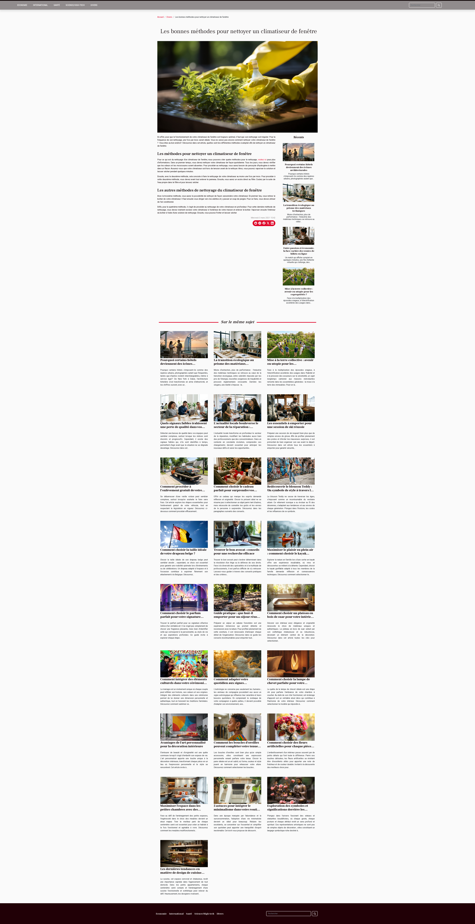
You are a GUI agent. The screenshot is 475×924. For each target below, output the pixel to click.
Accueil (160, 17)
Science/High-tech (75, 5)
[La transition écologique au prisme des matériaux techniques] (298, 193)
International (40, 5)
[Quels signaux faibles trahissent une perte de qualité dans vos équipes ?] (184, 408)
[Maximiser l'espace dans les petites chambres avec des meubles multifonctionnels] (184, 790)
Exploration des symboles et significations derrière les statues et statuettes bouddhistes (291, 809)
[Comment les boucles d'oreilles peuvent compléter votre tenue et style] (237, 727)
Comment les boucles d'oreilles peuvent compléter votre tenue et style (237, 746)
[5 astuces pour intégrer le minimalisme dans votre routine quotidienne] (237, 790)
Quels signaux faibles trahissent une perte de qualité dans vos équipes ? (183, 427)
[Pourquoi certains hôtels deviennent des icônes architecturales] (298, 152)
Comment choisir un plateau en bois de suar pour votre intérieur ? (290, 616)
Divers (94, 5)
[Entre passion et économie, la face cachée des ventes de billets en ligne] (298, 236)
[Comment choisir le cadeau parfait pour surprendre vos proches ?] (237, 471)
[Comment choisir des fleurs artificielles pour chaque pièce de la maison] (291, 727)
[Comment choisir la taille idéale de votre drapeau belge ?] (184, 534)
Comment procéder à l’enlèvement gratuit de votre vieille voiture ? (181, 490)
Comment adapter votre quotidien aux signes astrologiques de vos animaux (235, 683)
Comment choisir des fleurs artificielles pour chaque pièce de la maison (289, 746)
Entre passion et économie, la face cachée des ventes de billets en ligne (298, 251)
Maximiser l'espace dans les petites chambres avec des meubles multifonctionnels (180, 809)
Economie (22, 5)
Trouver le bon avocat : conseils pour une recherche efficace (236, 551)
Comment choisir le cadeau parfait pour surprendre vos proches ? (234, 490)
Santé (57, 5)
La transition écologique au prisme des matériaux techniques (298, 208)
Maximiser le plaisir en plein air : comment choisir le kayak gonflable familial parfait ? (290, 553)
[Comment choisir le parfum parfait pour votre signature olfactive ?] (184, 597)
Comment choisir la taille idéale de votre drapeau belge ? (183, 551)
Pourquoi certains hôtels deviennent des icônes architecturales (299, 167)
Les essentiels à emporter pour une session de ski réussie (289, 425)
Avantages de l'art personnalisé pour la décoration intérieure (183, 744)
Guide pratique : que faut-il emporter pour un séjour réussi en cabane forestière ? (237, 616)
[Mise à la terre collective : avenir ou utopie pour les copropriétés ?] (298, 276)
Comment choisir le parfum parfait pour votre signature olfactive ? (180, 616)
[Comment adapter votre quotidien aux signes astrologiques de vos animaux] (237, 664)
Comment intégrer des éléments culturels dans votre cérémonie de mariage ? (183, 683)
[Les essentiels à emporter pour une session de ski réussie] (291, 408)
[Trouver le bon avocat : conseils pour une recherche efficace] (237, 534)
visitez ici (262, 159)
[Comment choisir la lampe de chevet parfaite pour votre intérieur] (291, 664)
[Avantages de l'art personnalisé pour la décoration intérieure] (184, 727)
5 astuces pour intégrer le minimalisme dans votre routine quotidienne (237, 809)
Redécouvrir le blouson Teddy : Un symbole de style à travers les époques (290, 490)
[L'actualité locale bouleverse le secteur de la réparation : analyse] (237, 408)
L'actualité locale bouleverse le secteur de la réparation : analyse (236, 427)
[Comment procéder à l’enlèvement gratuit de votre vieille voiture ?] (184, 471)
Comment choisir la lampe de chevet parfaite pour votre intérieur (288, 683)
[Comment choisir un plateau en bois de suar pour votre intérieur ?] (291, 597)
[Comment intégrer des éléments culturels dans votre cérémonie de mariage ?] (184, 664)
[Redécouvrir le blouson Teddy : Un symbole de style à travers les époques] (291, 471)
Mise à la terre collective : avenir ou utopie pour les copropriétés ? (299, 291)
